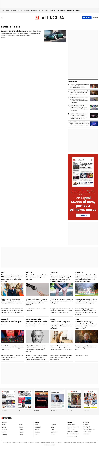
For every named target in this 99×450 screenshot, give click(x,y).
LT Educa (78, 10)
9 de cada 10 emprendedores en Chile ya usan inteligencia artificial (37, 277)
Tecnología (27, 10)
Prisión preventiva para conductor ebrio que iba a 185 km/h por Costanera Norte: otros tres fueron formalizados (79, 100)
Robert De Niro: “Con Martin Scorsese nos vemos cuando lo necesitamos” (36, 324)
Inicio (3, 10)
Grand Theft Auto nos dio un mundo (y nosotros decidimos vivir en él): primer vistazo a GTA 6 (12, 348)
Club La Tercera (61, 10)
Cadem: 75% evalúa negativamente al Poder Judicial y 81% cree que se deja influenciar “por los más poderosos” (79, 123)
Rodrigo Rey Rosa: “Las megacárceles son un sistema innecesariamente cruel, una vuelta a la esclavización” (36, 357)
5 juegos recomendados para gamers (11, 323)
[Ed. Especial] (58, 408)
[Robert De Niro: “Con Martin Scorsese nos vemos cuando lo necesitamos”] (37, 336)
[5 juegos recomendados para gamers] (12, 336)
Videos (46, 10)
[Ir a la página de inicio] (49, 17)
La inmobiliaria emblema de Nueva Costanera (36, 309)
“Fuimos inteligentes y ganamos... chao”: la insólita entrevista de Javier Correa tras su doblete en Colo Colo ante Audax (85, 311)
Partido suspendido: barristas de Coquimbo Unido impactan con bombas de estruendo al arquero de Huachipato (86, 278)
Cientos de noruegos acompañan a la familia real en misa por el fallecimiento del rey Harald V (79, 86)
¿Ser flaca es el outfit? (81, 355)
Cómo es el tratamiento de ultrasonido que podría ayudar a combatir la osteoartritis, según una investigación (79, 108)
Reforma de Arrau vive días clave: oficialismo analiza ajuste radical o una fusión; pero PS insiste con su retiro (12, 301)
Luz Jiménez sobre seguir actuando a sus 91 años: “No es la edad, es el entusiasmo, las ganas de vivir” (79, 92)
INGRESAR (95, 17)
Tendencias (53, 272)
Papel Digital (70, 10)
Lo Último (52, 10)
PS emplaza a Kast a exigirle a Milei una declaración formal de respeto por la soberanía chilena (12, 278)
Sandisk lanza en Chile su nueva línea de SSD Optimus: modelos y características (12, 357)
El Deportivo (34, 10)
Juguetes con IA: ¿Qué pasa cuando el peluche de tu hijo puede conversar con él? (86, 348)
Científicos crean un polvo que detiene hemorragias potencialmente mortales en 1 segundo (61, 301)
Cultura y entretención (33, 319)
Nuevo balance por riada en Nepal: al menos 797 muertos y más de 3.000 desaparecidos (61, 357)
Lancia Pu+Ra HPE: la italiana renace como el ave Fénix (21, 31)
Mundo (41, 10)
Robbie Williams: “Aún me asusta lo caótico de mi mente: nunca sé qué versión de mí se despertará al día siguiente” (36, 348)
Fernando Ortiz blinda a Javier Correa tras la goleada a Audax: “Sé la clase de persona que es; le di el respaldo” (86, 301)
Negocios (19, 10)
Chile (2, 272)
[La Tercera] (8, 408)
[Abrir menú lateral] (2, 17)
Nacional (13, 10)
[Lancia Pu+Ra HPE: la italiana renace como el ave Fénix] (55, 36)
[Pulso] (25, 408)
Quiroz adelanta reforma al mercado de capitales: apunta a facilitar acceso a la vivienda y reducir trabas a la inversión (37, 302)
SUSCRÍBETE (83, 216)
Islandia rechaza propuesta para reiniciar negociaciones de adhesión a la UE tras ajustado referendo (61, 325)
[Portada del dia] (83, 186)
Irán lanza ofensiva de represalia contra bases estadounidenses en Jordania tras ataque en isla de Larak (61, 348)
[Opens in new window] (41, 408)
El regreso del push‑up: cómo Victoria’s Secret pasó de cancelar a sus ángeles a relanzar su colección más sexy (61, 310)
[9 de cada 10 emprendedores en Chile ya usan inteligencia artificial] (37, 289)
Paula (77, 319)
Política (8, 10)
